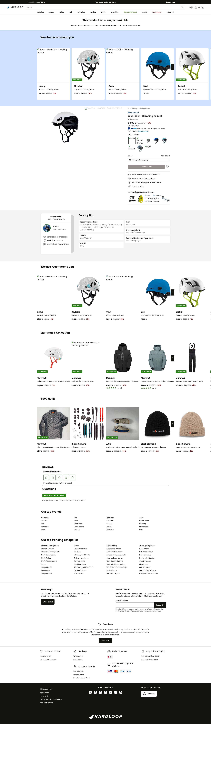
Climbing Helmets (144, 108)
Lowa (43, 530)
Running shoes (79, 561)
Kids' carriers (78, 573)
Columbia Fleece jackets (116, 564)
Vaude (109, 527)
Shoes (51, 12)
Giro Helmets (144, 549)
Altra (75, 517)
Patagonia (45, 517)
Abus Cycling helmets (147, 570)
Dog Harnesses (145, 555)
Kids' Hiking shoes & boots (83, 567)
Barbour (77, 530)
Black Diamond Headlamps (117, 567)
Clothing (40, 12)
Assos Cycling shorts (147, 546)
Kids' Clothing (112, 546)
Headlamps (45, 570)
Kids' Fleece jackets (114, 549)
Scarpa (109, 524)
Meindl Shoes (112, 570)
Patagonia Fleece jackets (116, 555)
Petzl (141, 530)
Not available (146, 167)
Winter (103, 12)
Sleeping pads (46, 567)
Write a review (133, 119)
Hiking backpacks (80, 549)
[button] (65, 127)
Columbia (110, 520)
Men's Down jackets (48, 555)
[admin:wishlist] (167, 167)
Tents (43, 564)
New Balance (144, 520)
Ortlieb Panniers (145, 561)
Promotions (156, 12)
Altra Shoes (143, 564)
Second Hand (131, 12)
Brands (144, 12)
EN (190, 7)
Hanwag (142, 524)
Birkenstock (143, 527)
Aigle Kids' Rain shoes (115, 552)
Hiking (61, 12)
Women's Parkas (47, 549)
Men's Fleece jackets (49, 561)
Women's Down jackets (50, 546)
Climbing (81, 12)
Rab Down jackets (146, 552)
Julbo (141, 517)
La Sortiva (44, 527)
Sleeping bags (46, 573)
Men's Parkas (46, 558)
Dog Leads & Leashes (147, 558)
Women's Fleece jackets (50, 552)
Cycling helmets (80, 570)
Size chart (165, 156)
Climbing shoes (80, 564)
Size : (130, 156)
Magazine (170, 12)
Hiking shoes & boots (82, 555)
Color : (133, 134)
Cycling (93, 12)
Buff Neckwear (144, 567)
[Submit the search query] (182, 7)
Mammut (133, 113)
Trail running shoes (81, 558)
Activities (114, 12)
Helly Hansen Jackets (115, 561)
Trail (70, 12)
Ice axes (77, 552)
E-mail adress (122, 600)
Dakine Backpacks (113, 573)
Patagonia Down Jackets (148, 573)
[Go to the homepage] (130, 109)
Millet (76, 520)
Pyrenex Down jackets (115, 558)
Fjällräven (110, 517)
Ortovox (44, 520)
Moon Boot (78, 524)
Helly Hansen (79, 527)
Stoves (76, 546)
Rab (42, 524)
